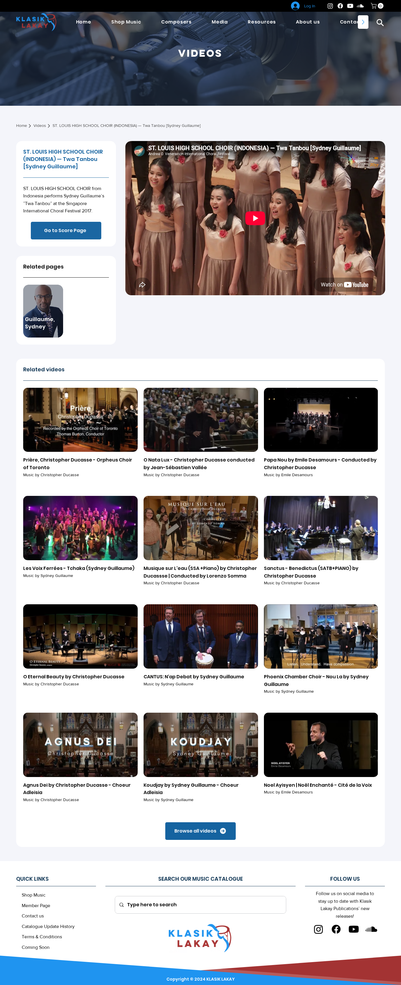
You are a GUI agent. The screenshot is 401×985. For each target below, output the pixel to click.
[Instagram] (330, 5)
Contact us (33, 915)
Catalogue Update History (48, 926)
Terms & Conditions (42, 936)
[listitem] (43, 311)
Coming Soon (36, 947)
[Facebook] (340, 5)
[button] (380, 22)
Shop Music (34, 894)
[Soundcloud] (360, 5)
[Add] (386, 967)
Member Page (36, 905)
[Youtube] (350, 5)
